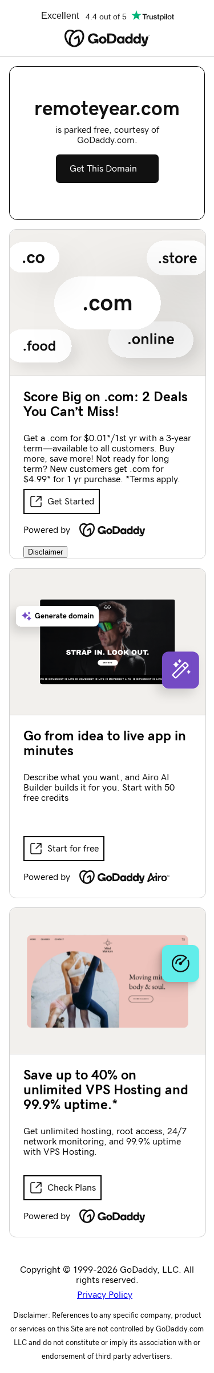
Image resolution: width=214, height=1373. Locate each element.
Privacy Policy (104, 1294)
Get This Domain (103, 168)
